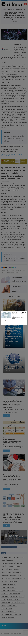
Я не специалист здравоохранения (14, 322)
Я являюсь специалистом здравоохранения (14, 320)
